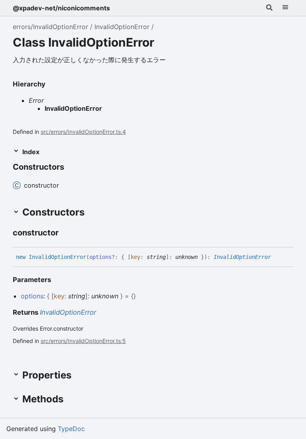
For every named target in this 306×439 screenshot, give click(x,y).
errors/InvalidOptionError (50, 27)
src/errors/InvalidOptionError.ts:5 (83, 340)
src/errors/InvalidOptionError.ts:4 (83, 131)
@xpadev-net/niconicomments (61, 8)
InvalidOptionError (121, 27)
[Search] (269, 8)
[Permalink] (66, 233)
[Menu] (285, 8)
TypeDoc (71, 429)
